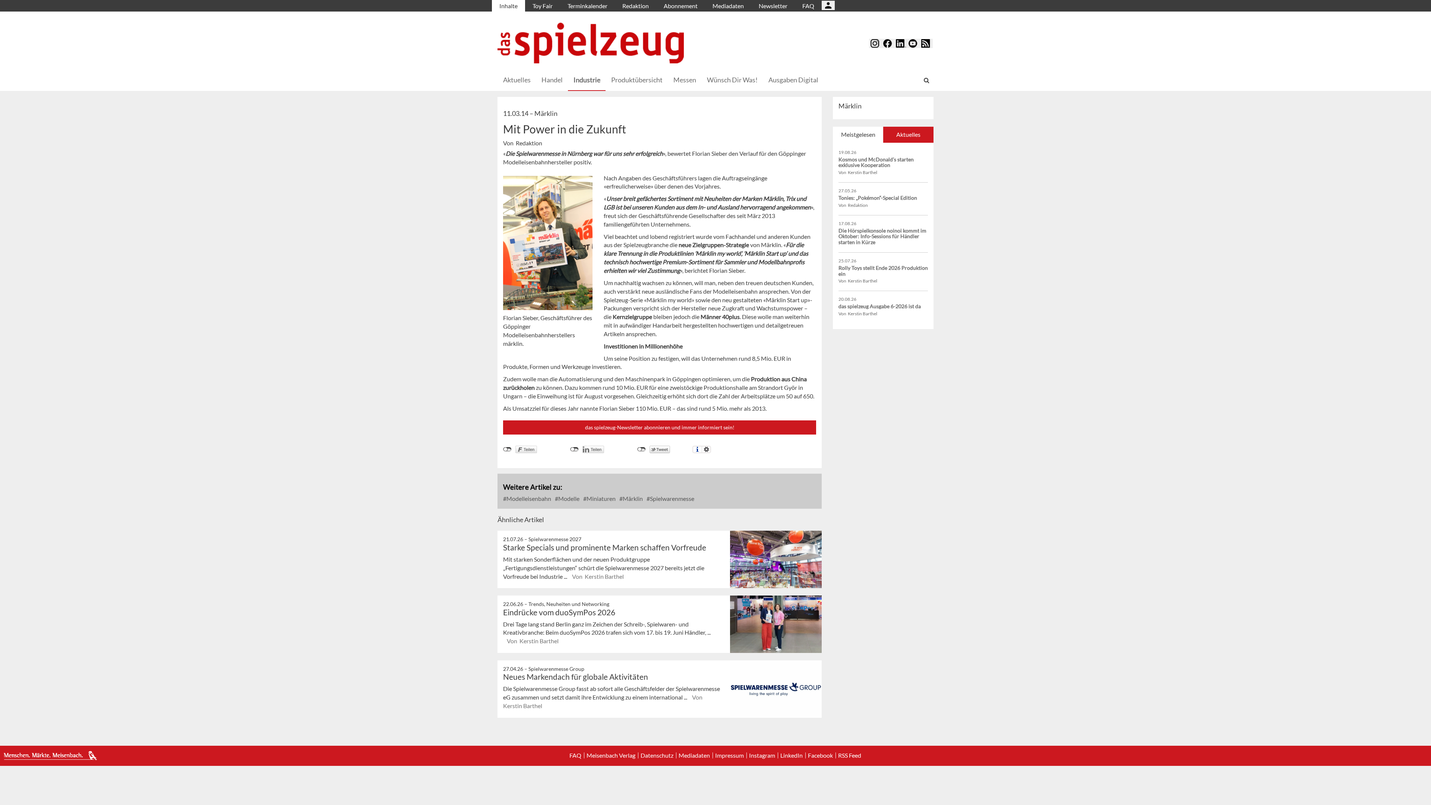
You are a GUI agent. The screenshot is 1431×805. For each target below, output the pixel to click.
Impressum (729, 755)
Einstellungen (706, 449)
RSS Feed (849, 755)
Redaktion (635, 5)
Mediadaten (728, 5)
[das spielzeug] (590, 43)
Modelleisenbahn (528, 498)
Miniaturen (600, 498)
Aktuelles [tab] (908, 134)
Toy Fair (543, 5)
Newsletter (773, 5)
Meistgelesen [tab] (858, 134)
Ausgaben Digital (793, 80)
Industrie (587, 80)
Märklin (632, 498)
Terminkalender (587, 5)
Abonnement (681, 5)
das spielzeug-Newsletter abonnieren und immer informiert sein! (660, 427)
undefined (574, 449)
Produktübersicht (637, 80)
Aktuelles (517, 80)
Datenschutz (657, 755)
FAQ (808, 5)
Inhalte (508, 5)
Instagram (762, 755)
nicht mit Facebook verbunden (507, 449)
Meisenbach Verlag (611, 755)
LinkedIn (791, 755)
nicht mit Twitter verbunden (641, 449)
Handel (552, 80)
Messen (684, 80)
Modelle (568, 498)
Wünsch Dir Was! (732, 80)
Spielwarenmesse (671, 498)
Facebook (820, 755)
